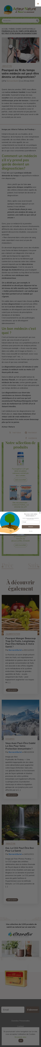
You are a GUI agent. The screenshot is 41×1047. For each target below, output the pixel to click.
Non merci (30, 531)
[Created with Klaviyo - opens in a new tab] (20, 534)
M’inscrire (30, 526)
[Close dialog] (39, 512)
